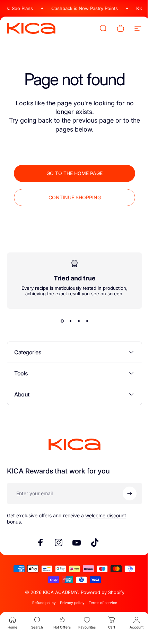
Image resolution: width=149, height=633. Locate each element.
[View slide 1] (59, 321)
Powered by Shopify (100, 592)
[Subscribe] (124, 493)
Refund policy (41, 603)
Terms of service (100, 603)
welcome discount (105, 515)
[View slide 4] (84, 321)
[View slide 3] (76, 321)
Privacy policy (69, 603)
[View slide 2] (68, 321)
